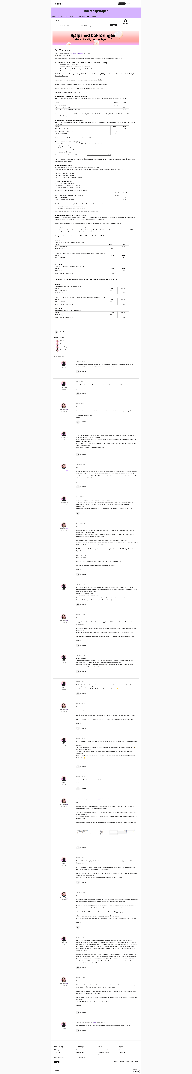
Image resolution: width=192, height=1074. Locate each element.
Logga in (130, 3)
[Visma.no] (59, 4)
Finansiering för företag (59, 1057)
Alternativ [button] (113, 25)
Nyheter (94, 16)
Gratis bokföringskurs (81, 1050)
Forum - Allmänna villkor (103, 1050)
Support (121, 1050)
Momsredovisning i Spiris (61, 76)
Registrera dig (121, 3)
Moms (78, 782)
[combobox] (72, 25)
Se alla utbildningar (80, 1057)
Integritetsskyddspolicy (103, 1052)
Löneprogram (57, 1052)
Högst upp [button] (56, 1070)
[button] (56, 331)
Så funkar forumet (102, 1055)
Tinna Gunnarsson (75, 53)
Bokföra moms (58, 20)
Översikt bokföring (57, 16)
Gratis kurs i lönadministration (83, 1055)
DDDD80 (94, 1022)
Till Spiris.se (122, 1052)
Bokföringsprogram (58, 1050)
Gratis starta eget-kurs (81, 1052)
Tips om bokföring (83, 16)
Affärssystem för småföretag (61, 1055)
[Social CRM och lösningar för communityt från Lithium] (136, 1070)
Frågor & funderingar (70, 16)
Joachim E (94, 799)
